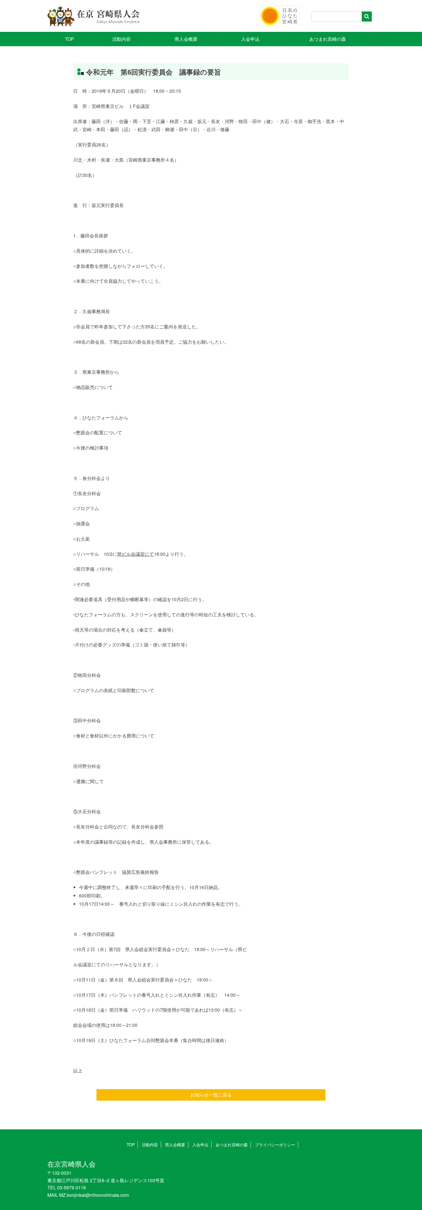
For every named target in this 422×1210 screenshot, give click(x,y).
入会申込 (250, 39)
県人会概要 (186, 39)
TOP (69, 39)
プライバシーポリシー (275, 1144)
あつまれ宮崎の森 (327, 39)
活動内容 (121, 39)
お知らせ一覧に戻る (211, 1094)
